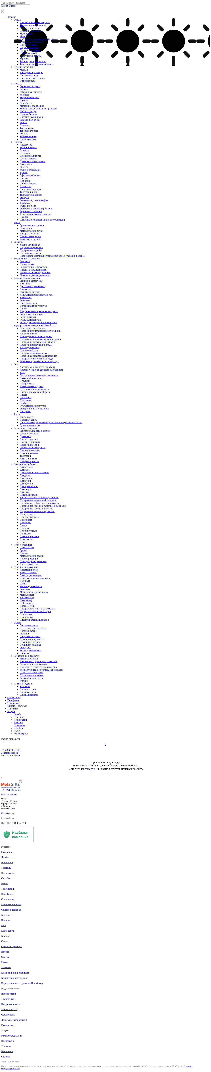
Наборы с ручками (29, 233)
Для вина (25, 469)
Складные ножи (28, 53)
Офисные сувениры (24, 67)
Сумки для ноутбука (30, 642)
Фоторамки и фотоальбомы (34, 408)
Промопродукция (29, 558)
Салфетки (25, 403)
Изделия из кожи (29, 494)
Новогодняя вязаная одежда (34, 353)
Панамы (24, 178)
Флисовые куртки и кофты (34, 200)
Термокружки (27, 128)
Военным (25, 581)
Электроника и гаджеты (26, 656)
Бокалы (24, 89)
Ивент (17, 731)
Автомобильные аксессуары (35, 22)
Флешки (24, 681)
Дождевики (26, 164)
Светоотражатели (29, 564)
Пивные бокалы (28, 114)
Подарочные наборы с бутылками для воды (43, 506)
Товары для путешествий (33, 61)
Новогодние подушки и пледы (36, 344)
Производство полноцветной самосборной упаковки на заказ (52, 255)
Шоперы (24, 653)
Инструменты (27, 383)
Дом (16, 364)
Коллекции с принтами (26, 428)
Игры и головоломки (31, 30)
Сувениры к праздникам (27, 567)
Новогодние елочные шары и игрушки (40, 339)
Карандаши (26, 228)
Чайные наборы (28, 136)
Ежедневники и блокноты (27, 258)
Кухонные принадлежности (34, 389)
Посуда (17, 83)
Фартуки (24, 197)
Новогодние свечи (29, 347)
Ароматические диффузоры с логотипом (41, 369)
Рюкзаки (24, 633)
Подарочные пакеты (30, 253)
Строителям (26, 614)
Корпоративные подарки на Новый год (34, 325)
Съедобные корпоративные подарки (39, 311)
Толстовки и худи (29, 192)
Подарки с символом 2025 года (36, 358)
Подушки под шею (30, 50)
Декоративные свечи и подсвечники (39, 375)
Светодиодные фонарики (33, 561)
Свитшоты (25, 186)
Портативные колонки (32, 675)
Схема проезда (7, 813)
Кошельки (25, 300)
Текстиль (18, 722)
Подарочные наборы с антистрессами (39, 503)
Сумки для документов (32, 639)
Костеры (24, 94)
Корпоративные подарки (27, 278)
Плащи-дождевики (30, 450)
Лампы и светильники (31, 672)
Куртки (23, 172)
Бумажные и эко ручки (32, 225)
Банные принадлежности (33, 25)
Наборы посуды (28, 111)
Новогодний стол (29, 350)
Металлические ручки (31, 230)
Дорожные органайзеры (32, 286)
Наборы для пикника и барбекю (37, 39)
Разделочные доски (30, 119)
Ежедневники (27, 264)
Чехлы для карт (28, 317)
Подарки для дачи (29, 47)
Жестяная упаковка (30, 244)
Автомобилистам (29, 569)
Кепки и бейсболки (30, 169)
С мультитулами (28, 531)
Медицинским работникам (34, 592)
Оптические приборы (31, 42)
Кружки (24, 100)
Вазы (22, 372)
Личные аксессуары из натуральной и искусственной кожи (51, 422)
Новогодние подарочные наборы (37, 342)
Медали (24, 69)
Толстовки (25, 456)
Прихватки (26, 400)
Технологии (13, 703)
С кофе (23, 525)
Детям (23, 583)
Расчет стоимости (10, 739)
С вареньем (26, 519)
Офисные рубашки (30, 175)
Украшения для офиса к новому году (39, 361)
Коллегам (25, 589)
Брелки (23, 550)
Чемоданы (25, 647)
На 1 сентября (27, 597)
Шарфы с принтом (29, 461)
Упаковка (18, 242)
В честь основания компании (35, 578)
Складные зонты (28, 419)
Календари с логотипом (32, 328)
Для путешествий (29, 486)
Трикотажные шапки (31, 194)
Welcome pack (21, 733)
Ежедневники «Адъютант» (34, 267)
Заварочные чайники (31, 92)
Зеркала (24, 553)
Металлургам (27, 594)
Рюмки (23, 122)
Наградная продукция (31, 72)
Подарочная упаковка (31, 247)
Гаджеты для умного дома (33, 664)
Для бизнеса (26, 467)
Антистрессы (27, 547)
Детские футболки (29, 433)
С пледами (25, 533)
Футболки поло (28, 205)
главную (90, 768)
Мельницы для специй (32, 105)
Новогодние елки (29, 333)
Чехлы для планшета (31, 650)
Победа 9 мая (27, 606)
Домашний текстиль (30, 378)
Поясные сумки (28, 631)
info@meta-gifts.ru (9, 794)
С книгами (25, 522)
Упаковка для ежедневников (35, 275)
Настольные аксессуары (32, 78)
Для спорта (26, 489)
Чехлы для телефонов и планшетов (38, 322)
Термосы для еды (29, 130)
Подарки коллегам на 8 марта (35, 611)
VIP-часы (25, 686)
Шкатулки (25, 411)
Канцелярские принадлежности (36, 294)
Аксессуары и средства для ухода (37, 367)
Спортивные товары (30, 55)
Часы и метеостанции (31, 314)
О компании (13, 697)
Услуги (11, 711)
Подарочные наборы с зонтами (36, 508)
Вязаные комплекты (30, 155)
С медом (24, 528)
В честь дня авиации (31, 575)
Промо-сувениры (23, 544)
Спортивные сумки (30, 636)
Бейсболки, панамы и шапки (35, 431)
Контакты (12, 708)
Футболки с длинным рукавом (36, 208)
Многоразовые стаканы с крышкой (38, 108)
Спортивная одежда (30, 189)
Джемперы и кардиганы (32, 161)
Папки (23, 308)
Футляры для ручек (30, 239)
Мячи (23, 36)
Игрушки (25, 381)
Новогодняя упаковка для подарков (38, 356)
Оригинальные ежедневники (35, 272)
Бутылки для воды (29, 28)
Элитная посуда (28, 139)
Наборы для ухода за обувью (35, 392)
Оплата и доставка (17, 706)
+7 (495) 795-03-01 (11, 789)
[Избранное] (2, 741)
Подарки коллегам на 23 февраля (37, 608)
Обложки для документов (33, 305)
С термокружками (29, 536)
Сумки (17, 622)
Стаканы (24, 125)
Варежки (24, 150)
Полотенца (25, 397)
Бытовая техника (29, 658)
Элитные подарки (23, 683)
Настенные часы (28, 303)
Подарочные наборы (24, 464)
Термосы (24, 58)
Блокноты (25, 261)
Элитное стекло (28, 689)
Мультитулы (26, 33)
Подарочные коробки (31, 250)
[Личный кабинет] (1, 741)
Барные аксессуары (30, 86)
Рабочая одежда (28, 183)
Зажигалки (25, 289)
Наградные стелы (29, 75)
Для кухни (25, 481)
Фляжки (24, 133)
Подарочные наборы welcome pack (38, 500)
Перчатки (25, 180)
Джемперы (25, 436)
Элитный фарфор (29, 694)
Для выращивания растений (34, 472)
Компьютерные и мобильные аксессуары (41, 669)
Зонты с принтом (29, 439)
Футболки (25, 203)
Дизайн (17, 714)
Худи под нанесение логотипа (36, 214)
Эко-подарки (26, 617)
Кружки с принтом (30, 442)
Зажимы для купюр (30, 292)
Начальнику (26, 600)
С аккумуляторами (29, 517)
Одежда (18, 142)
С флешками (26, 539)
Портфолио (13, 700)
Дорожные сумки (29, 625)
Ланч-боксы (26, 103)
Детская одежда (28, 158)
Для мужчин (26, 483)
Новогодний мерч (29, 444)
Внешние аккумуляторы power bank (38, 661)
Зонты (17, 414)
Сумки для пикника (30, 644)
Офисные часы (28, 80)
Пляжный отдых (28, 44)
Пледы (23, 394)
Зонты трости (27, 417)
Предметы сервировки (32, 117)
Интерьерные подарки (31, 386)
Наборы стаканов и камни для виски (39, 497)
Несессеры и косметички (33, 628)
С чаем (23, 542)
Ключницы (26, 297)
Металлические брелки (32, 556)
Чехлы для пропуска (30, 319)
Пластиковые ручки (30, 236)
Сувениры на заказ (30, 425)
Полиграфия (20, 719)
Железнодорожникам (31, 586)
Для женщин (26, 478)
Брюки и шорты (28, 147)
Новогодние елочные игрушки (36, 336)
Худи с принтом (28, 458)
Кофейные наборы (29, 97)
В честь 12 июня (28, 572)
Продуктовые (27, 514)
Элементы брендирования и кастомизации (42, 219)
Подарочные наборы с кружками (37, 511)
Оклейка (18, 728)
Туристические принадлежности (37, 64)
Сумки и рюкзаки (29, 453)
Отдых (17, 19)
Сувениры (19, 717)
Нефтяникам (26, 603)
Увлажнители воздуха (31, 678)
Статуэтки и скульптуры (33, 406)
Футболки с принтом (31, 211)
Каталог (11, 17)
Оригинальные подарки (32, 447)
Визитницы (26, 283)
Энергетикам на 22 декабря (34, 619)
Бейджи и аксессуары (31, 280)
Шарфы (24, 217)
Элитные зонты (28, 692)
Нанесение (19, 725)
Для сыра (25, 492)
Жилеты (24, 167)
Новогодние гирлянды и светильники (40, 331)
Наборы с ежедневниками (33, 269)
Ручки (17, 222)
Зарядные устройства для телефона (38, 667)
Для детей (25, 475)
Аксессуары (26, 144)
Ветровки (25, 153)
